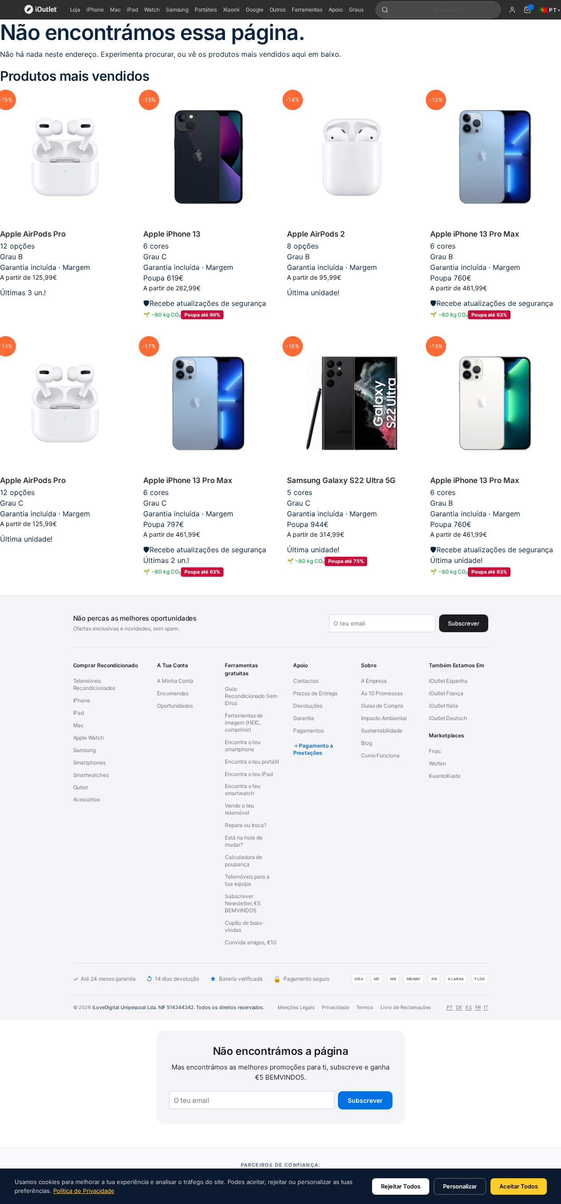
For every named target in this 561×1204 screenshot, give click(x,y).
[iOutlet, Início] (41, 10)
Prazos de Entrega (315, 693)
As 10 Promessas (382, 693)
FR (478, 1007)
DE (459, 1007)
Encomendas (172, 693)
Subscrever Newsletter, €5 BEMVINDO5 (242, 903)
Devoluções (307, 705)
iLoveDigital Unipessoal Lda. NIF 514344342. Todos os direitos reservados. (178, 1007)
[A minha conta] (512, 9)
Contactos (305, 680)
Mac (115, 9)
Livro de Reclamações (406, 1007)
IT (486, 1007)
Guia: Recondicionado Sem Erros (251, 695)
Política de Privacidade (83, 1190)
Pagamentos (308, 730)
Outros (278, 9)
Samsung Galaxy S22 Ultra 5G (341, 480)
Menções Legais (296, 1007)
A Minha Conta (175, 680)
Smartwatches (91, 775)
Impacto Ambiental (384, 718)
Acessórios (86, 799)
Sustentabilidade (381, 730)
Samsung (177, 9)
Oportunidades (175, 705)
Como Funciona (380, 755)
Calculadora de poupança (243, 860)
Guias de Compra (382, 705)
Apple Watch (88, 737)
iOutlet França (446, 693)
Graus (356, 9)
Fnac (435, 751)
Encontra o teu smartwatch (242, 789)
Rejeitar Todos (400, 1186)
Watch (152, 9)
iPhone (95, 9)
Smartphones (89, 762)
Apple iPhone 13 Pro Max (474, 234)
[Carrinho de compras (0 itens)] (527, 9)
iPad (132, 9)
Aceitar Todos (518, 1186)
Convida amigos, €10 (250, 942)
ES (469, 1007)
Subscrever (365, 1100)
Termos (364, 1007)
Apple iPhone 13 (171, 234)
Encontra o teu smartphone (242, 745)
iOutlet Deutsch (448, 718)
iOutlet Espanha (448, 680)
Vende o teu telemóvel (239, 809)
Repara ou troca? (246, 825)
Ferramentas (307, 9)
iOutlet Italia (443, 705)
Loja (75, 9)
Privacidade (335, 1007)
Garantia (303, 718)
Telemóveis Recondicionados (94, 684)
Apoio (336, 9)
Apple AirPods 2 (316, 234)
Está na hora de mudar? (244, 841)
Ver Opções (351, 306)
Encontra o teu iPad (248, 774)
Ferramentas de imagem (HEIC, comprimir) (244, 722)
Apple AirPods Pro (33, 234)
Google (254, 9)
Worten (437, 763)
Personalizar (460, 1186)
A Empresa (374, 680)
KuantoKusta (444, 775)
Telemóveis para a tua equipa (247, 880)
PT (450, 1007)
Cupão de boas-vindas (244, 926)
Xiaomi (231, 9)
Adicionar (65, 306)
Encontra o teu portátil (252, 761)
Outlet (80, 787)
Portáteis (205, 9)
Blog (366, 743)
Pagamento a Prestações (313, 749)
